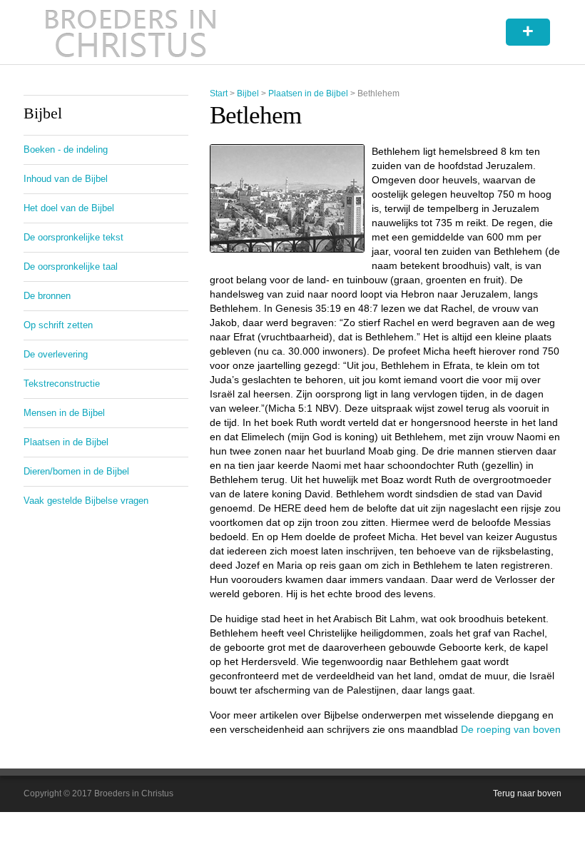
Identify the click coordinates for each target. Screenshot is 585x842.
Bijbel (248, 93)
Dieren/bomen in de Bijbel (76, 471)
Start (219, 93)
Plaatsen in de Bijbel (308, 93)
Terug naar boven (527, 793)
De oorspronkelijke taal (71, 266)
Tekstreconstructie (62, 383)
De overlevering (56, 354)
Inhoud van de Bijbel (66, 178)
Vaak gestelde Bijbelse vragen (86, 500)
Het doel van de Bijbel (69, 208)
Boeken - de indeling (66, 149)
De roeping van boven (511, 729)
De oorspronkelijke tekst (73, 237)
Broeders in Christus (131, 32)
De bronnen (47, 295)
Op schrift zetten (58, 325)
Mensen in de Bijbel (64, 412)
